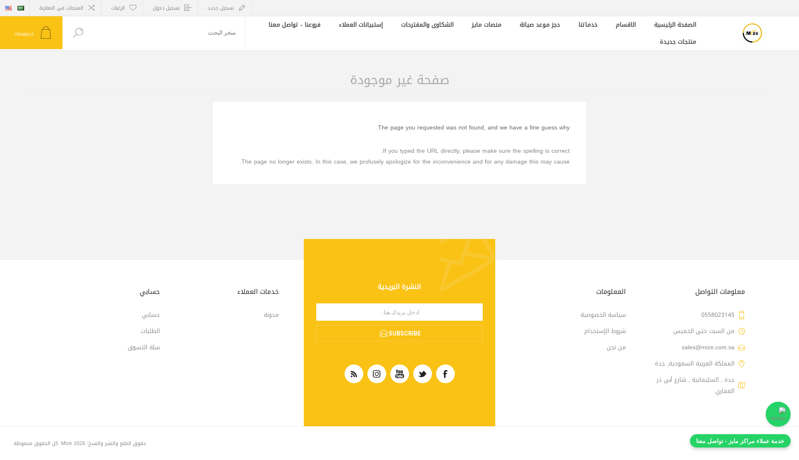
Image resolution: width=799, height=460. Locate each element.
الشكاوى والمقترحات (427, 24)
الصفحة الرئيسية (675, 24)
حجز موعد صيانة (540, 24)
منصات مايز (486, 24)
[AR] (21, 8)
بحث (78, 32)
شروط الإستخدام (605, 331)
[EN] (8, 8)
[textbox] (169, 32)
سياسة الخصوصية (603, 315)
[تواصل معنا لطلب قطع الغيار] (778, 414)
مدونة (271, 315)
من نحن (616, 347)
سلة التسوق (144, 347)
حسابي (151, 315)
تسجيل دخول (166, 7)
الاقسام (626, 24)
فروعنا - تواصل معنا (294, 24)
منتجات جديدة (678, 41)
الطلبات (150, 331)
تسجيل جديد (221, 7)
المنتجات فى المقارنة (61, 7)
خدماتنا (588, 24)
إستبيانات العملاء (361, 24)
